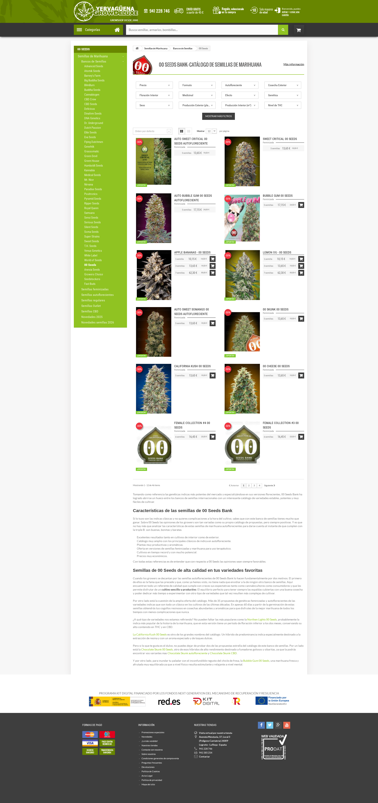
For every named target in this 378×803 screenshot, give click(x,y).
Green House (91, 161)
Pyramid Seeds (92, 198)
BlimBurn (89, 85)
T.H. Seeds (90, 246)
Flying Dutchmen (93, 142)
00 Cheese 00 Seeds (276, 366)
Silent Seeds (91, 227)
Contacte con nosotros (152, 750)
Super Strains (92, 236)
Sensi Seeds (91, 217)
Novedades (147, 737)
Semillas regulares (93, 300)
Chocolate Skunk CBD (223, 653)
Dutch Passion (92, 127)
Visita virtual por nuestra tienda (215, 733)
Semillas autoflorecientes (97, 295)
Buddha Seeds (92, 90)
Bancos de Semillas (93, 61)
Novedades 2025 (92, 317)
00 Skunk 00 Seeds (275, 309)
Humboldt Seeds (93, 165)
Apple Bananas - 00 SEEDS (192, 252)
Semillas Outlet (91, 306)
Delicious (89, 109)
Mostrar (201, 131)
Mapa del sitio (148, 784)
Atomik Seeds (92, 71)
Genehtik (89, 146)
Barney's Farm (92, 75)
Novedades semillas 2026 (97, 322)
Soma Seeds (91, 232)
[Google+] (278, 725)
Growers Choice (93, 274)
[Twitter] (269, 725)
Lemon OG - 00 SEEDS (277, 252)
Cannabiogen (91, 94)
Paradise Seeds (93, 189)
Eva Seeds (90, 137)
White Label (90, 255)
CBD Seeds (90, 104)
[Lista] (188, 131)
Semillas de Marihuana (93, 56)
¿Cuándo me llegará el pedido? (191, 10)
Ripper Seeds (91, 203)
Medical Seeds (92, 175)
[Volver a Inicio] (137, 48)
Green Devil (90, 156)
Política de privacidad (152, 780)
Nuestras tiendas (150, 745)
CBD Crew (90, 99)
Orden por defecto (144, 131)
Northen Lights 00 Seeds (262, 619)
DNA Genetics (92, 118)
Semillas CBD (89, 311)
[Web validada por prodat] (274, 747)
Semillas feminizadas (94, 289)
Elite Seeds (90, 132)
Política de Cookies (151, 771)
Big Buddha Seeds (94, 80)
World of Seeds (93, 260)
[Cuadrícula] (181, 131)
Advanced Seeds (93, 66)
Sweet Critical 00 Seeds (280, 139)
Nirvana (88, 184)
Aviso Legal (147, 776)
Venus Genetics (93, 250)
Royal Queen (91, 208)
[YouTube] (286, 725)
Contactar (204, 756)
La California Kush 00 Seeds (150, 634)
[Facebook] (261, 725)
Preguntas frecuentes (152, 763)
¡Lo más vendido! (150, 741)
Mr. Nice (89, 180)
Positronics (90, 194)
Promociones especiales (153, 732)
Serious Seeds (92, 222)
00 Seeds (90, 265)
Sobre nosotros (149, 754)
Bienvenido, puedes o (291, 11)
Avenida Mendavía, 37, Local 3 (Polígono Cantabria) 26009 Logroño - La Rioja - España (214, 741)
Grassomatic (91, 151)
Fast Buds (89, 284)
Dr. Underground (93, 123)
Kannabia (89, 170)
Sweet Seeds (91, 241)
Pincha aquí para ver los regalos (229, 10)
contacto (157, 11)
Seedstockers (92, 279)
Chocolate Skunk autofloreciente (187, 653)
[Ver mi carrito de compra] (303, 30)
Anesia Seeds (92, 269)
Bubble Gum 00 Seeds (278, 195)
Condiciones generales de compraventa (261, 10)
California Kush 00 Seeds (192, 366)
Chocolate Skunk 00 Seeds (157, 649)
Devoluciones (148, 767)
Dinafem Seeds (93, 113)
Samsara (89, 213)
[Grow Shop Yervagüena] (106, 11)
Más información (294, 64)
